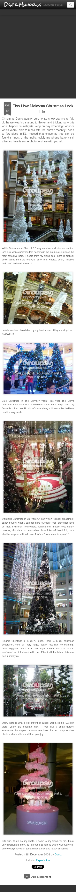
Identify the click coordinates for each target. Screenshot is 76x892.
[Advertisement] (38, 57)
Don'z (58, 854)
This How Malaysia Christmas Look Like (43, 108)
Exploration (43, 860)
